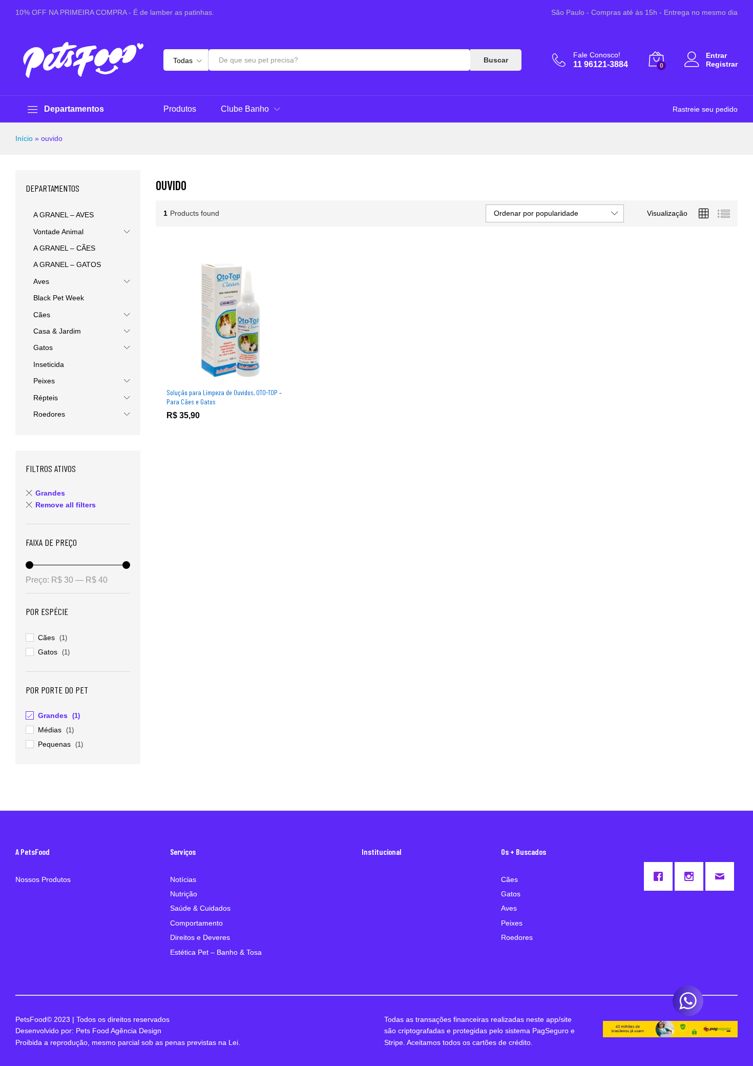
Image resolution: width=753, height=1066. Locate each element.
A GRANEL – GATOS (67, 264)
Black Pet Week (58, 298)
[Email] (722, 876)
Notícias (183, 879)
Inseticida (48, 364)
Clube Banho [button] (245, 109)
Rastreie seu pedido (705, 109)
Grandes (50, 493)
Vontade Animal (58, 232)
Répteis (45, 398)
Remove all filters (65, 505)
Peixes (44, 381)
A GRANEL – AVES (63, 215)
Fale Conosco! (596, 55)
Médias (49, 730)
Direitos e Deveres (200, 937)
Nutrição (183, 894)
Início (24, 138)
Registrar (722, 64)
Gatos (43, 347)
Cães (41, 315)
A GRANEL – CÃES (64, 248)
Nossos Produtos (43, 879)
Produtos (179, 109)
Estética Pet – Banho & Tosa (216, 952)
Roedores (49, 414)
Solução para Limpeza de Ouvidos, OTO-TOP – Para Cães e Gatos (224, 397)
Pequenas (54, 744)
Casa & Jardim (57, 331)
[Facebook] (660, 876)
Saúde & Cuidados (200, 908)
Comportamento (196, 923)
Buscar (496, 60)
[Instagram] (691, 876)
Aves (41, 281)
